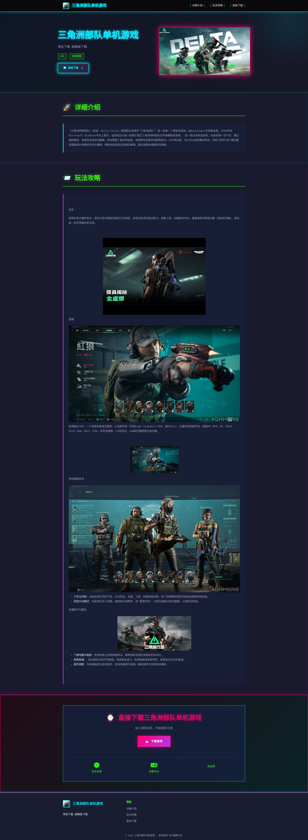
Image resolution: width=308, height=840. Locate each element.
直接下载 (237, 5)
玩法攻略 (217, 5)
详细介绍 (197, 5)
